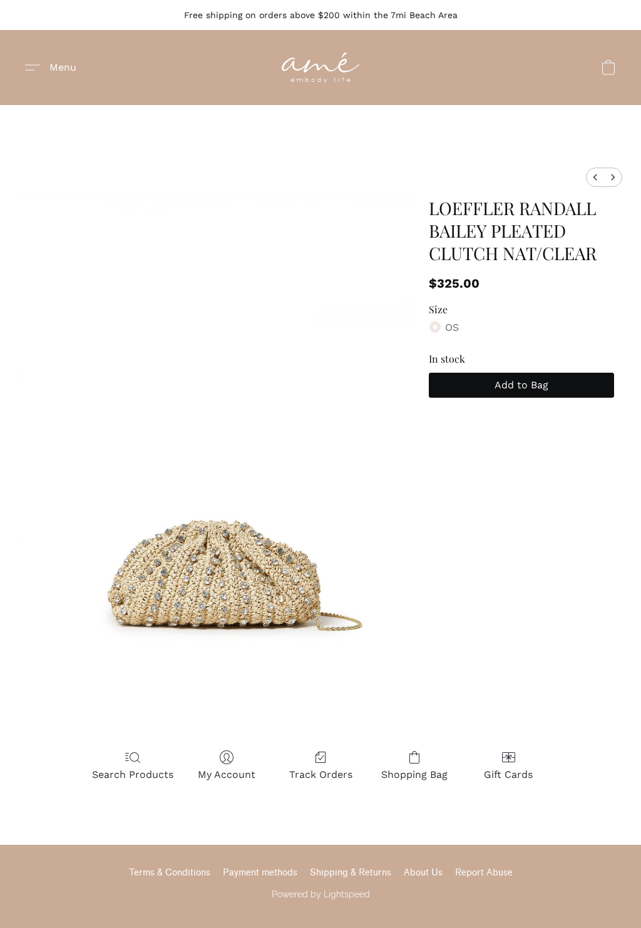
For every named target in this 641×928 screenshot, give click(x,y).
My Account (226, 774)
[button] (320, 67)
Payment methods (260, 872)
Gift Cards (508, 774)
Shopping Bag (414, 774)
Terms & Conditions (169, 872)
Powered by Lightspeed (321, 894)
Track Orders (320, 774)
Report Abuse (484, 872)
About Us (423, 872)
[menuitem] (595, 177)
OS (452, 327)
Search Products (132, 774)
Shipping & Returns (350, 872)
